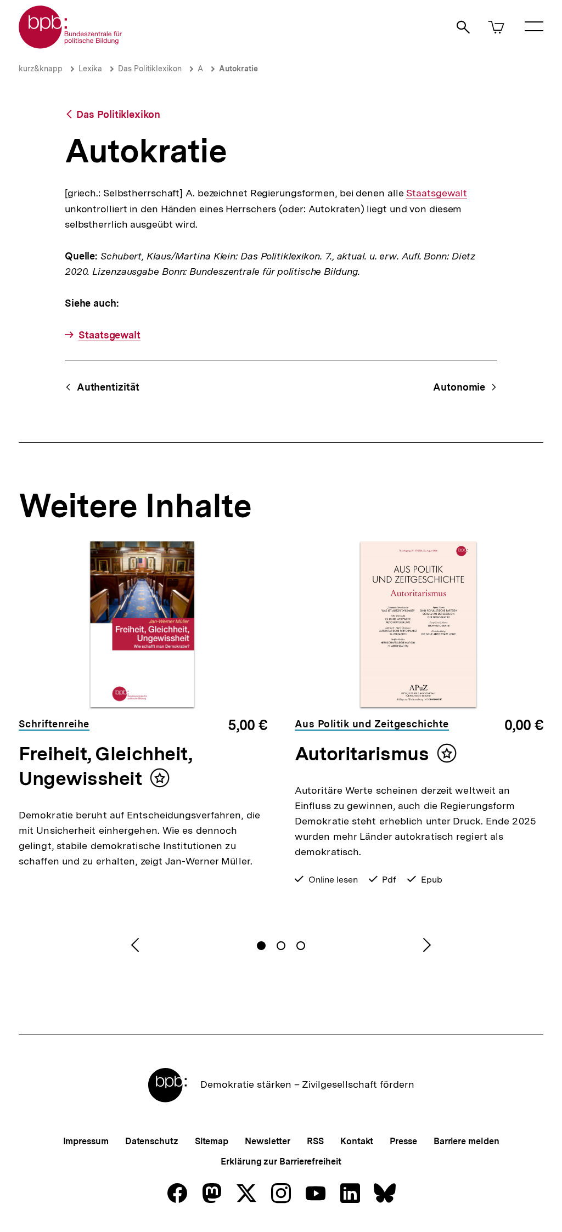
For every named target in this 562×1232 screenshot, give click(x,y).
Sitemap (211, 1141)
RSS (315, 1141)
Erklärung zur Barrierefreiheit (281, 1161)
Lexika (90, 68)
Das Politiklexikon (150, 68)
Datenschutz (151, 1141)
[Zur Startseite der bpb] (71, 45)
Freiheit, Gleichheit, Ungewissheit (105, 766)
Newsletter (267, 1141)
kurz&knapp (41, 68)
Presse (403, 1141)
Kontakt (356, 1141)
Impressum (86, 1141)
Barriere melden (466, 1141)
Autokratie (238, 68)
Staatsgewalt (436, 193)
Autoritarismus (362, 753)
